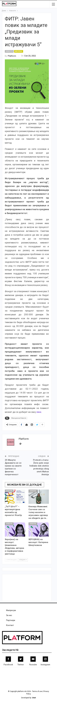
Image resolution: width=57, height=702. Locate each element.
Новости (9, 51)
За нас (9, 615)
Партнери (10, 620)
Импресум (11, 610)
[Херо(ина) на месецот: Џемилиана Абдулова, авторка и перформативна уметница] (15, 529)
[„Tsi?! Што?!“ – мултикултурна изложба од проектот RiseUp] (15, 497)
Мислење (18, 51)
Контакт (10, 625)
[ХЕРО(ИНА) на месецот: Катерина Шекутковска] (38, 529)
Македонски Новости (18, 418)
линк (38, 412)
